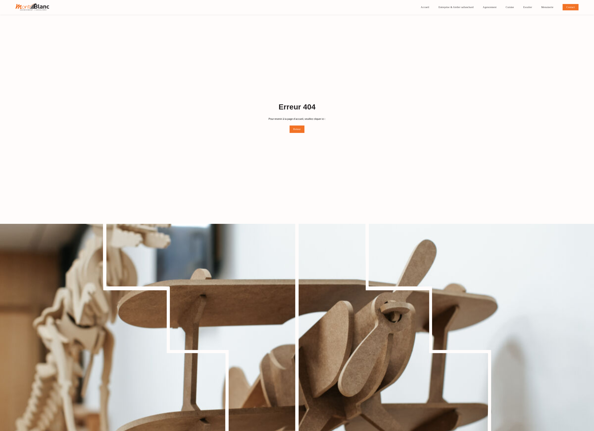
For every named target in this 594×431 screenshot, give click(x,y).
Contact (570, 7)
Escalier (527, 7)
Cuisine (510, 7)
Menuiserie (547, 7)
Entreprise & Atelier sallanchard (456, 7)
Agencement (489, 7)
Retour (297, 129)
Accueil (425, 7)
